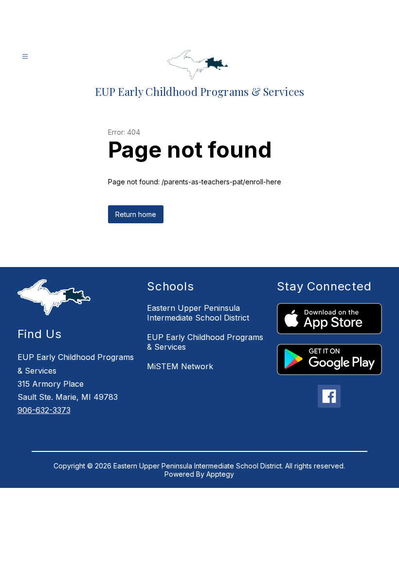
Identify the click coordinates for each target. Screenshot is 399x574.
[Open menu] (25, 56)
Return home (135, 214)
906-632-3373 (44, 410)
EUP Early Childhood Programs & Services (205, 342)
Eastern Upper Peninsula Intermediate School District (198, 313)
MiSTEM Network (180, 366)
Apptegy (220, 474)
